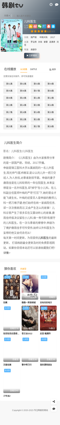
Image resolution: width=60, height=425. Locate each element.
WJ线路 (23, 69)
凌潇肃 (52, 42)
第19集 (37, 112)
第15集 (37, 105)
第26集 (23, 126)
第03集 (37, 84)
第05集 (9, 91)
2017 (52, 37)
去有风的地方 (46, 302)
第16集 (51, 105)
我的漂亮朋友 (46, 365)
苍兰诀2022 (27, 333)
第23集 (37, 119)
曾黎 (46, 42)
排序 (53, 69)
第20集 (51, 112)
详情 (6, 252)
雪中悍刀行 (27, 365)
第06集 (23, 91)
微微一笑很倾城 (29, 302)
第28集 (51, 126)
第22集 (23, 119)
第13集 (9, 105)
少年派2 (6, 396)
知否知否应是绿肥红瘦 (13, 333)
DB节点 (33, 69)
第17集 (9, 112)
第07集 (37, 91)
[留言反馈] (56, 5)
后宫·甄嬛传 (45, 333)
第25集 (9, 126)
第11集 (37, 98)
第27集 (37, 126)
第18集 (23, 112)
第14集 (23, 105)
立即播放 (32, 55)
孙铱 (40, 42)
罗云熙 (34, 42)
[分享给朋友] (54, 401)
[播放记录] (51, 5)
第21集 (9, 119)
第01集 (9, 84)
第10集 (23, 98)
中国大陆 (44, 37)
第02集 (23, 84)
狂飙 (5, 302)
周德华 (34, 50)
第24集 (51, 119)
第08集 (51, 91)
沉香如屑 (7, 365)
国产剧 (34, 37)
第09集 (9, 98)
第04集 (51, 84)
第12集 (51, 98)
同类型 (23, 269)
